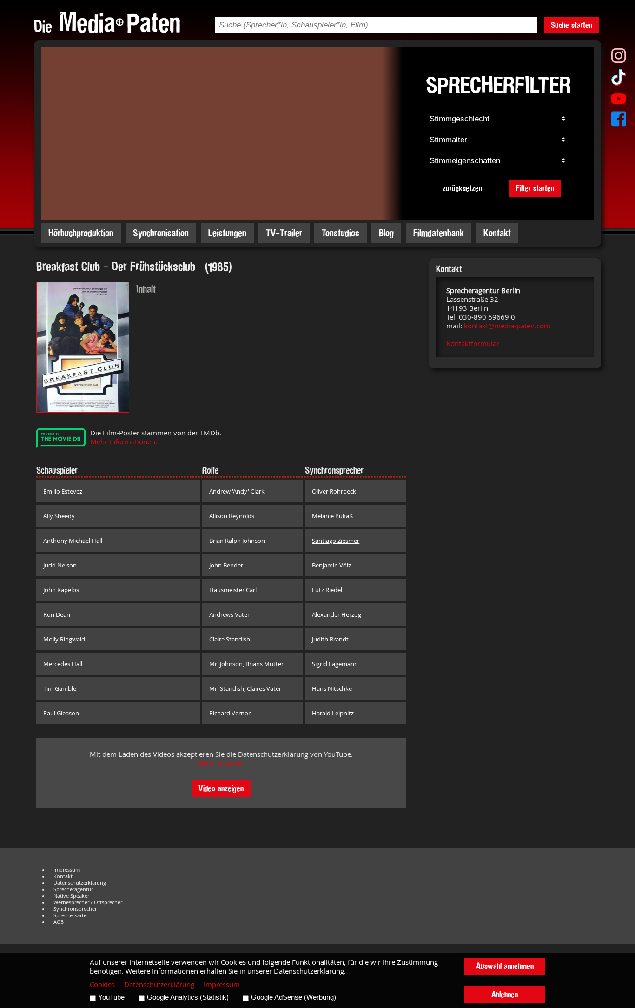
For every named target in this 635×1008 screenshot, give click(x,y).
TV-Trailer (284, 233)
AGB (58, 922)
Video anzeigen (221, 788)
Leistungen (227, 233)
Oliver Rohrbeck (334, 491)
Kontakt (497, 233)
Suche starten (571, 25)
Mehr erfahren (221, 763)
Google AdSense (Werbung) (293, 997)
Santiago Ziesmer (335, 540)
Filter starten (535, 188)
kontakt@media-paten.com (507, 325)
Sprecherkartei (70, 915)
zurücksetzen (462, 188)
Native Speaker (71, 896)
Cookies (102, 984)
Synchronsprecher (75, 909)
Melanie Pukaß (332, 516)
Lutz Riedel (327, 590)
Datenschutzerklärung (79, 883)
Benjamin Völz (331, 565)
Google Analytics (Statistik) (188, 997)
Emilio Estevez (62, 491)
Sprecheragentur (73, 889)
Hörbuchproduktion (80, 233)
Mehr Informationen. (123, 441)
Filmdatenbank (438, 233)
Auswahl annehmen (505, 966)
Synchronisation (161, 233)
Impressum (66, 870)
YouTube (111, 997)
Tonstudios (340, 233)
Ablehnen (504, 994)
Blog (386, 233)
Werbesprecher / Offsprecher (87, 902)
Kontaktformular (472, 343)
